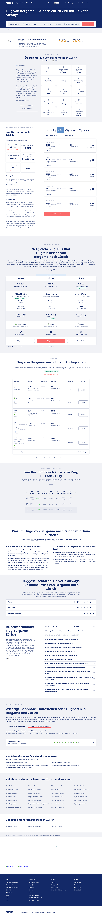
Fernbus (22, 3)
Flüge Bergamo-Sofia (57, 807)
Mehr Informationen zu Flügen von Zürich (19, 768)
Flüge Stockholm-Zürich (35, 797)
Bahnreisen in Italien (12, 887)
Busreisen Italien (34, 895)
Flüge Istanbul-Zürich (57, 793)
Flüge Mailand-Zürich (34, 789)
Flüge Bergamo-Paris (80, 804)
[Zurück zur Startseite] (11, 3)
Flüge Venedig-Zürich (34, 800)
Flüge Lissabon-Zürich (12, 793)
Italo (7, 900)
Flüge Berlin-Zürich (56, 789)
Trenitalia (9, 892)
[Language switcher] (57, 3)
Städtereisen (78, 882)
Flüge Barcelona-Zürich (58, 786)
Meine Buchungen (69, 3)
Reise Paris (77, 887)
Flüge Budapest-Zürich (80, 800)
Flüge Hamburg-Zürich (12, 800)
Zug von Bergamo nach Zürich (61, 762)
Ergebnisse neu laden (50, 374)
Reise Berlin (77, 885)
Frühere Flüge (20, 452)
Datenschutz (51, 912)
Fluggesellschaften (57, 885)
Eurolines (32, 887)
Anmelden (93, 3)
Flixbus (31, 890)
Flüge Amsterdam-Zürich (81, 789)
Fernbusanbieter (34, 882)
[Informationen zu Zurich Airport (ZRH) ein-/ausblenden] (93, 742)
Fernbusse (32, 879)
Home (7, 835)
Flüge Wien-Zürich (79, 793)
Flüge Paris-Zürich (11, 786)
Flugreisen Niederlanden (59, 890)
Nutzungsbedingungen (38, 912)
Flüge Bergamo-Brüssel (35, 807)
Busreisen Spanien (34, 900)
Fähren (33, 3)
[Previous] (27, 492)
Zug (17, 3)
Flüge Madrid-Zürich (34, 786)
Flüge (27, 3)
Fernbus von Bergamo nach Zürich (16, 762)
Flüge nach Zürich (22, 835)
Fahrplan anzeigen (13, 170)
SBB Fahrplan (10, 890)
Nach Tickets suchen (12, 149)
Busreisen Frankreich (35, 898)
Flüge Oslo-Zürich (11, 797)
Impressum (24, 912)
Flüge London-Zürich (12, 789)
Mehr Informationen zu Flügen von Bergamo (65, 765)
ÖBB (7, 898)
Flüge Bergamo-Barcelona (13, 807)
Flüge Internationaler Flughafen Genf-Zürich (41, 804)
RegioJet (31, 885)
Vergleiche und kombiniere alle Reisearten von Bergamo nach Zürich (27, 765)
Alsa (30, 892)
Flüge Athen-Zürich (34, 793)
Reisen (76, 879)
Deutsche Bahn (11, 885)
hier (67, 458)
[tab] (52, 135)
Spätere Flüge (82, 452)
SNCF (7, 895)
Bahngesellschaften (12, 882)
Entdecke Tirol (78, 890)
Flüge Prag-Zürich (11, 804)
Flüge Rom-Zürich (79, 786)
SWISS (53, 882)
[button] (47, 24)
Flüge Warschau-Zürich (58, 800)
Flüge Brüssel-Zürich (57, 797)
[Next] (93, 129)
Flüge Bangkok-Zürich (80, 797)
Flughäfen (54, 887)
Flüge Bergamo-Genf (57, 804)
